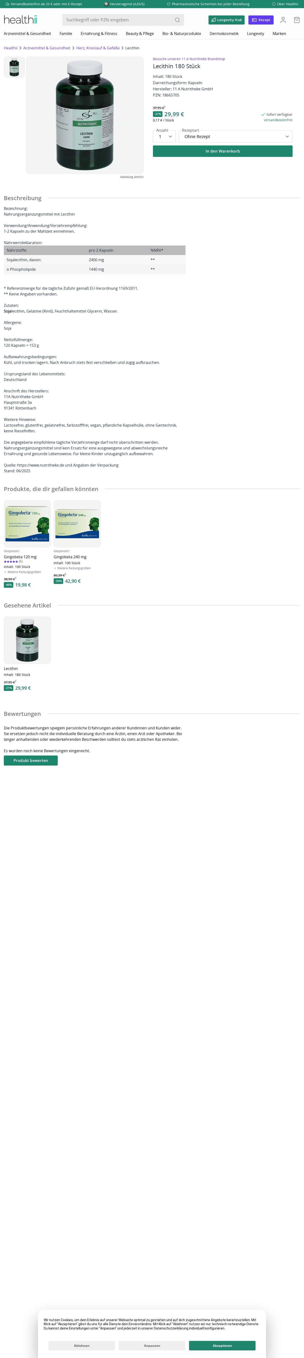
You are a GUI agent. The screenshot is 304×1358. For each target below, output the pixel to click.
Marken (279, 33)
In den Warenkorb (223, 151)
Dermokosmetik (224, 33)
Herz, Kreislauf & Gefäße (98, 48)
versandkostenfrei (278, 120)
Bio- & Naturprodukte (181, 33)
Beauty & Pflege (140, 33)
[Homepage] (20, 20)
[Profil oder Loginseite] (283, 20)
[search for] (177, 20)
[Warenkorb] (295, 20)
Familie (66, 33)
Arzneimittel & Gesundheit (27, 33)
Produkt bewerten (31, 760)
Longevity (255, 33)
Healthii (11, 48)
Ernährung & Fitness (99, 33)
